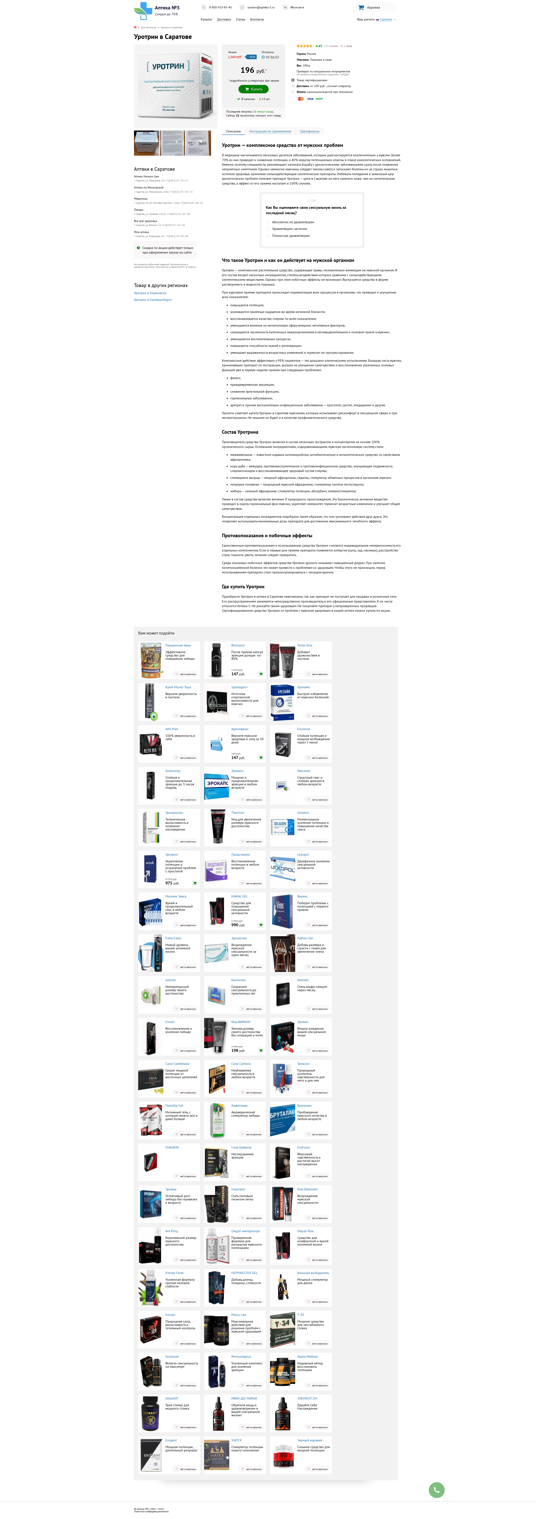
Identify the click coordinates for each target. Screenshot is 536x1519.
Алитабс (303, 980)
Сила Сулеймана (177, 1063)
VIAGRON (172, 1147)
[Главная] (135, 27)
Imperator (238, 1189)
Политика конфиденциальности (151, 1511)
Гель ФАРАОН (240, 1022)
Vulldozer (172, 1356)
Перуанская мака (178, 645)
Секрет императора (245, 1231)
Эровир (171, 1189)
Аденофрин (240, 729)
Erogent (171, 1440)
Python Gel (305, 938)
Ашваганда (239, 1105)
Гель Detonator (307, 1189)
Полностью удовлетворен (291, 235)
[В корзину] (261, 674)
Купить (168, 356)
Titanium (237, 812)
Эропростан (174, 812)
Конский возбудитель (313, 1273)
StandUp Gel (174, 1105)
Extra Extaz (173, 938)
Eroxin (170, 1022)
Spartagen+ (239, 687)
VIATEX (236, 1440)
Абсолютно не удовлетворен (293, 222)
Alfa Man (171, 729)
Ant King (171, 1231)
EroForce (303, 1147)
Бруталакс (304, 1105)
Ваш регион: (374, 19)
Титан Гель (304, 645)
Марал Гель (305, 1231)
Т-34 (300, 1315)
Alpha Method (307, 1356)
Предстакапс (240, 854)
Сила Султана (241, 1063)
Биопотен (238, 980)
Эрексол (303, 1063)
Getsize (170, 980)
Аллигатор (172, 771)
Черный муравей (309, 1440)
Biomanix (238, 645)
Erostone (303, 729)
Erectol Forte (174, 1273)
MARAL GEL (239, 896)
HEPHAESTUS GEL (244, 1273)
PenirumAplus (241, 1356)
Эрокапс (237, 771)
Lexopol (303, 854)
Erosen (170, 1315)
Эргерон (171, 854)
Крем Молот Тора (178, 687)
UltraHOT (172, 1398)
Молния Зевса (175, 896)
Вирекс (302, 896)
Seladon (303, 812)
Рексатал (303, 771)
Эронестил (239, 938)
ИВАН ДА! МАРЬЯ (244, 1398)
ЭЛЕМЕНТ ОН (307, 1398)
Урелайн (303, 687)
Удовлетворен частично (289, 229)
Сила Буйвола (241, 1147)
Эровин (302, 1022)
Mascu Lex (238, 1315)
